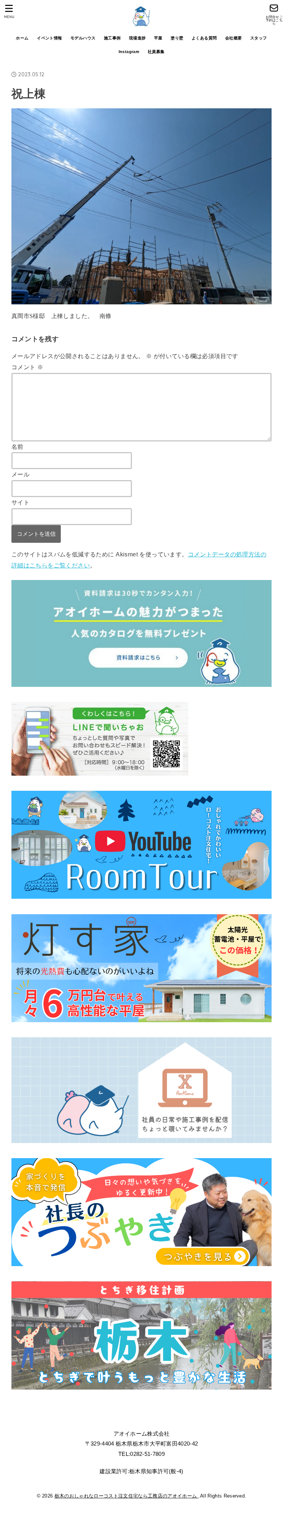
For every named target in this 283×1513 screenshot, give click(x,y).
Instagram (129, 51)
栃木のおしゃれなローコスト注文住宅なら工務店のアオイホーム (127, 1496)
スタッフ (258, 38)
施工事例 (112, 38)
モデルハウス (82, 38)
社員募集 (156, 51)
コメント (27, 367)
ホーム (22, 38)
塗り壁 (177, 38)
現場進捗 (137, 38)
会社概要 (233, 38)
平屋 (158, 38)
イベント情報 (49, 38)
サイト (20, 502)
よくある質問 (204, 38)
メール (20, 474)
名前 (17, 446)
